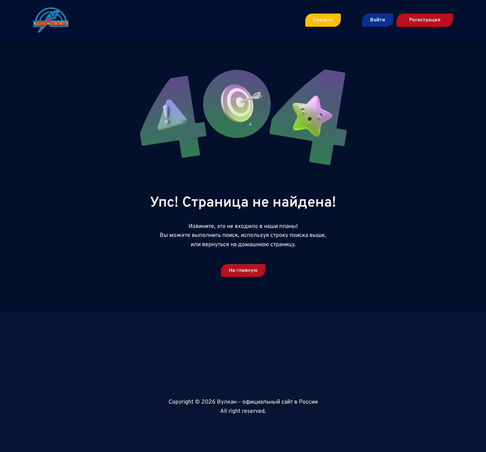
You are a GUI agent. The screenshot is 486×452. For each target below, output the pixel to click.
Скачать (323, 20)
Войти (377, 20)
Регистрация (424, 20)
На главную (243, 270)
